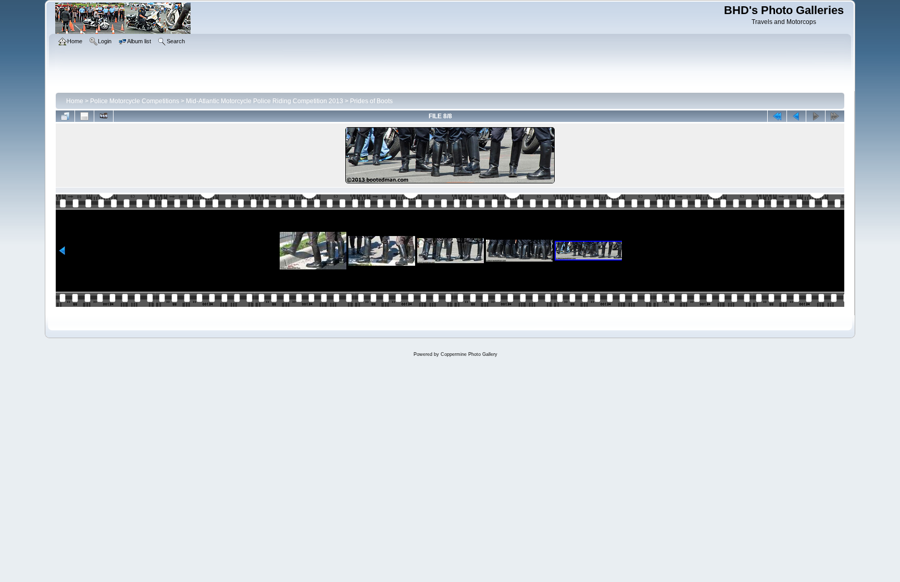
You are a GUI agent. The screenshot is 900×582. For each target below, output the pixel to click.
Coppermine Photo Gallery (469, 354)
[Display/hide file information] (84, 116)
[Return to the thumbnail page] (65, 116)
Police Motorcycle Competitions (134, 101)
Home (74, 101)
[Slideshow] (103, 116)
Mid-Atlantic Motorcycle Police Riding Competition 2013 (264, 101)
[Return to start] (777, 116)
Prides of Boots (371, 101)
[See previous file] (796, 116)
